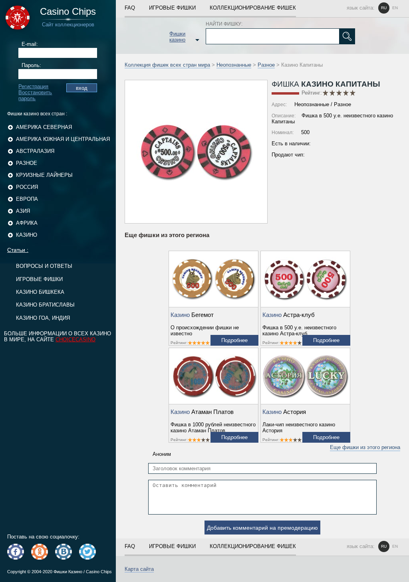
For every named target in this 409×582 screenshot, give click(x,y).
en (395, 8)
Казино (26, 235)
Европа (27, 199)
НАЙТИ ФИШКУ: (224, 24)
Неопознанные (233, 65)
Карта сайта (139, 569)
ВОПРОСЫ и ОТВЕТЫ (44, 266)
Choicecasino (75, 339)
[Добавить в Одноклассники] (39, 552)
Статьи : (17, 250)
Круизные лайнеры (44, 175)
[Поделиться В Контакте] (63, 552)
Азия (23, 211)
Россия (27, 187)
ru (384, 8)
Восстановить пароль (35, 95)
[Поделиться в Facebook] (15, 552)
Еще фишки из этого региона (365, 447)
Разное (26, 163)
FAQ (130, 8)
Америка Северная (44, 127)
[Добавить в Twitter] (87, 552)
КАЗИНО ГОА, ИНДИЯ (43, 318)
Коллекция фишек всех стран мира (167, 65)
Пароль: (31, 65)
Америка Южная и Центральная (63, 139)
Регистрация (33, 86)
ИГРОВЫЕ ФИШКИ (39, 279)
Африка (27, 223)
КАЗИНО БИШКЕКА (40, 292)
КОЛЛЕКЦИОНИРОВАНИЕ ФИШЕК (253, 8)
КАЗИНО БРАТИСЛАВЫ (45, 305)
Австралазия (35, 151)
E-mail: (30, 44)
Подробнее (234, 340)
